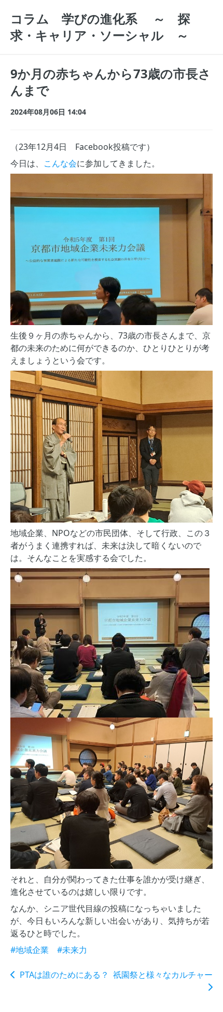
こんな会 (60, 163)
